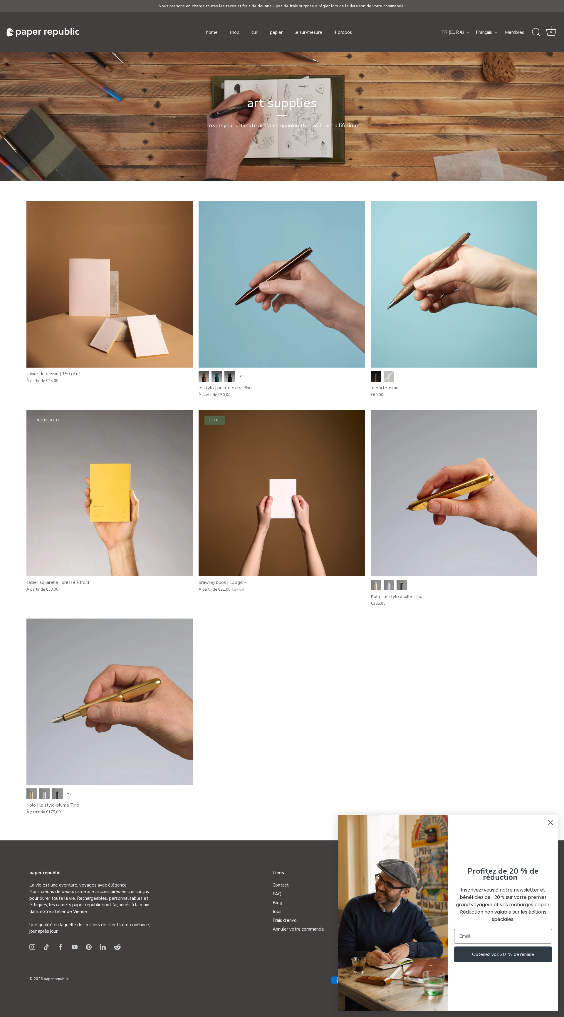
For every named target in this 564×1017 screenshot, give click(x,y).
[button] (551, 32)
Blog (277, 903)
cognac (204, 376)
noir (229, 376)
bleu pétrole (217, 376)
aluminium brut (389, 585)
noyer (376, 376)
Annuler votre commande (298, 929)
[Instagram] (32, 947)
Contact (281, 885)
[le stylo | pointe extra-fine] (282, 284)
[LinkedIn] (103, 947)
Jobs (277, 911)
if (389, 376)
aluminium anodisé (402, 585)
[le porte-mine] (454, 284)
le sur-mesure (308, 32)
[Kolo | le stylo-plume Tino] (109, 702)
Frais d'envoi (285, 920)
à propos (343, 32)
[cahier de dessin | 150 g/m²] (109, 284)
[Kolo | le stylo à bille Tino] (454, 493)
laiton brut (376, 585)
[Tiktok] (46, 947)
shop (234, 32)
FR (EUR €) (453, 32)
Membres (514, 32)
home (212, 32)
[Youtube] (75, 947)
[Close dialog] (550, 822)
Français (484, 32)
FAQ (277, 894)
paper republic (56, 978)
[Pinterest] (89, 947)
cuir (254, 32)
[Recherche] (536, 32)
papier (276, 32)
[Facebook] (60, 947)
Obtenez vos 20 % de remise (503, 954)
